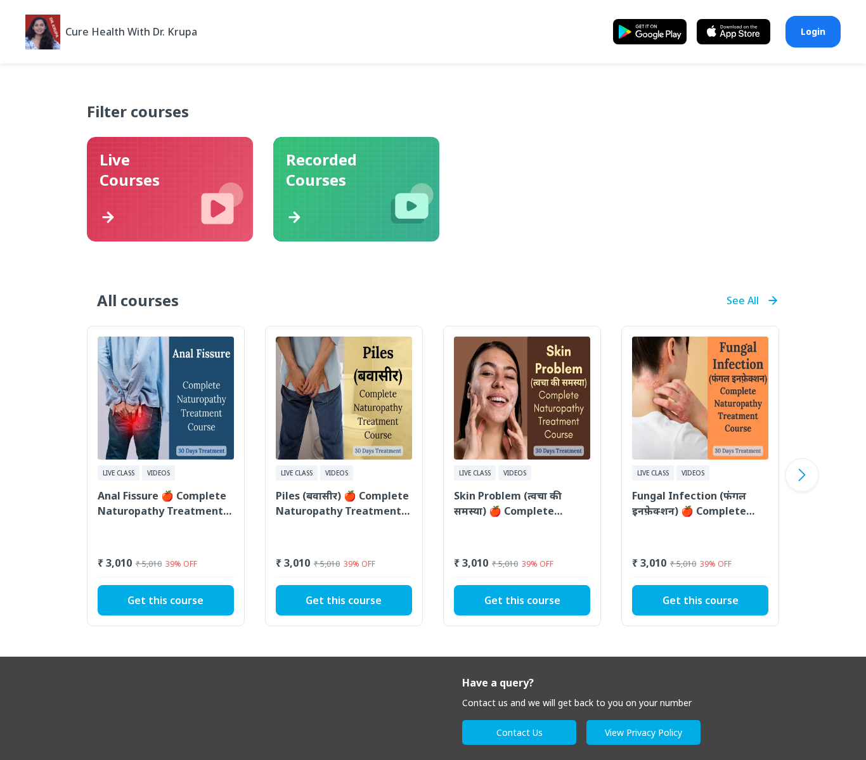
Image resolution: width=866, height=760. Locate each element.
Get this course (165, 600)
